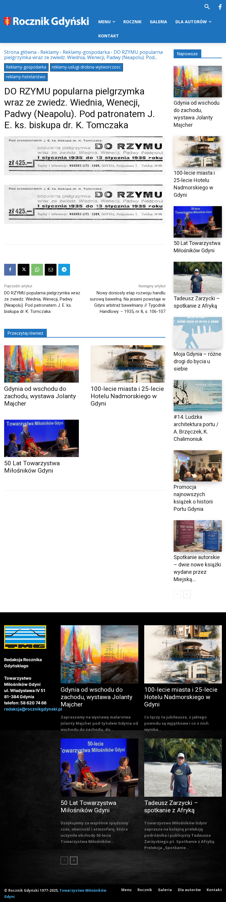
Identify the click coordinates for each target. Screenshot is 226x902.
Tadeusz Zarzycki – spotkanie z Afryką (171, 806)
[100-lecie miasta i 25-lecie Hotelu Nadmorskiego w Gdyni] (128, 364)
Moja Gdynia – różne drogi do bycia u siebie (197, 361)
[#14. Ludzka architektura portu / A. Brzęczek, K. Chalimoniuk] (198, 395)
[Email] (50, 270)
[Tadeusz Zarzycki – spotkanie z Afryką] (198, 277)
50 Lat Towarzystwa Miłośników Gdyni (32, 467)
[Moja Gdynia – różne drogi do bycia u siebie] (198, 333)
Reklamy (49, 52)
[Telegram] (64, 270)
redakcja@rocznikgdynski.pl (33, 708)
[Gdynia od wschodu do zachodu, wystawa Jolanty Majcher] (41, 364)
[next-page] (186, 594)
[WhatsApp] (37, 270)
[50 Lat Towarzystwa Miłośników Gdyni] (41, 438)
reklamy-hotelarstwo (25, 76)
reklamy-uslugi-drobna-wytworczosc (86, 67)
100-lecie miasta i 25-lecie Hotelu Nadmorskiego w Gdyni (127, 396)
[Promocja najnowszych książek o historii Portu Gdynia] (198, 466)
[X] (23, 270)
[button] (207, 7)
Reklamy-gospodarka (86, 52)
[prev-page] (177, 594)
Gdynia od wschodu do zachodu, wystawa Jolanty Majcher (40, 396)
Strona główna (20, 52)
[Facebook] (220, 7)
